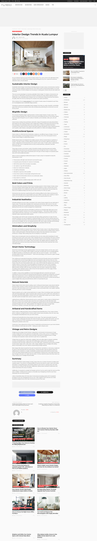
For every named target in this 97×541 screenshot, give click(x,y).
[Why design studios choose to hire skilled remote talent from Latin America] (48, 526)
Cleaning (74, 121)
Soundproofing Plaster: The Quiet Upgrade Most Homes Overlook (46, 490)
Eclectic (74, 143)
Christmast (74, 117)
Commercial (74, 126)
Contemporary (74, 129)
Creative (74, 131)
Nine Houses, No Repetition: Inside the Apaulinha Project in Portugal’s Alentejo (77, 78)
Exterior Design (74, 151)
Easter (74, 141)
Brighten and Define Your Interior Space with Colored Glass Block (21, 535)
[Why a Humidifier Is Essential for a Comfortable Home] (66, 73)
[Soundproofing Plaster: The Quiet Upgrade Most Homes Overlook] (48, 481)
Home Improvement (83, 1)
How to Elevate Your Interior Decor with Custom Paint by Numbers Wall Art (47, 430)
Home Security (74, 178)
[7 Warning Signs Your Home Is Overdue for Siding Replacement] (23, 434)
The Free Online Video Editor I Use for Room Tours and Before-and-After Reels (74, 63)
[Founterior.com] (6, 5)
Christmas (74, 114)
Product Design (74, 207)
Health (74, 168)
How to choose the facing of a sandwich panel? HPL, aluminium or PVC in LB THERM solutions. (22, 467)
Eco (74, 146)
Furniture (18, 507)
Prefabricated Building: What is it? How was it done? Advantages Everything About (22, 404)
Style (24, 531)
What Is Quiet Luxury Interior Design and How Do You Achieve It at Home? (48, 466)
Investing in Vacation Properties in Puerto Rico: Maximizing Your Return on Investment (49, 404)
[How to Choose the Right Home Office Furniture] (23, 503)
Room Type (15, 508)
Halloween (74, 165)
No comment (19, 446)
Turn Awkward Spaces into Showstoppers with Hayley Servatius (47, 512)
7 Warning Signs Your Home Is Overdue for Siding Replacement (23, 443)
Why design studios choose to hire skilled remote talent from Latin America (47, 536)
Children (74, 112)
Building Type (74, 109)
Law (74, 195)
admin (17, 37)
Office (74, 205)
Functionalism (74, 156)
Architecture (69, 1)
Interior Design (19, 31)
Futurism (74, 161)
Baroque (74, 102)
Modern (74, 202)
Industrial (74, 183)
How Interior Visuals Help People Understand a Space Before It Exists (22, 490)
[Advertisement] (39, 17)
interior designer (27, 101)
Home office (23, 507)
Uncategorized (41, 486)
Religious (74, 210)
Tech (65, 59)
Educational (74, 148)
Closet (74, 124)
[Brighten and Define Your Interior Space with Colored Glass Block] (23, 526)
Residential (15, 462)
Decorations (76, 1)
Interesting (44, 531)
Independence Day (74, 180)
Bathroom (74, 104)
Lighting (74, 197)
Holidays (74, 170)
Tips (94, 1)
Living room (74, 200)
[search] (95, 5)
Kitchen (74, 192)
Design (90, 1)
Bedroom (74, 107)
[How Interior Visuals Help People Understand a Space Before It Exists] (23, 481)
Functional (74, 153)
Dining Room (74, 139)
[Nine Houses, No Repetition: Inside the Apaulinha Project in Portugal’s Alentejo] (66, 79)
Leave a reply (18, 420)
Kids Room (74, 190)
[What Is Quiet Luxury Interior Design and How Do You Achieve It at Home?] (48, 457)
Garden (74, 163)
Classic (74, 119)
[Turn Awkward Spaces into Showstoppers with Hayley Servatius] (48, 503)
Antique (74, 97)
